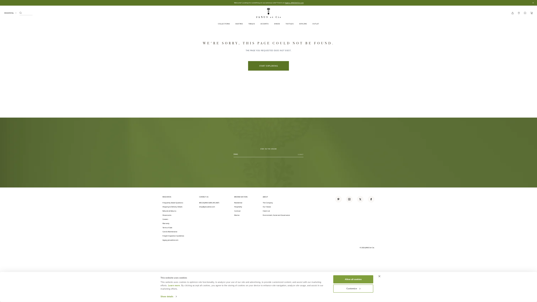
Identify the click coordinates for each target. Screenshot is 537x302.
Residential (9, 13)
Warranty (165, 223)
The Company (268, 203)
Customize (351, 288)
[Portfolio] (525, 13)
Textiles (290, 24)
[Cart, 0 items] (531, 13)
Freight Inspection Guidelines (173, 236)
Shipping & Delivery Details (172, 207)
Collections (224, 24)
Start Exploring (268, 65)
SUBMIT (300, 154)
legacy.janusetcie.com (170, 240)
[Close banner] (379, 276)
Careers (165, 219)
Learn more (174, 285)
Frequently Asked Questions (172, 203)
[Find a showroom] (519, 13)
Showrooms (166, 215)
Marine (236, 215)
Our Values (267, 207)
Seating (239, 24)
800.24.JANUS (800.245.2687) (209, 203)
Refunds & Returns (169, 211)
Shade (277, 24)
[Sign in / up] (513, 13)
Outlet (315, 24)
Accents (265, 24)
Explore (303, 24)
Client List (266, 211)
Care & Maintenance (169, 232)
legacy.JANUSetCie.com (294, 3)
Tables (251, 24)
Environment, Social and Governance (276, 215)
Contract (237, 211)
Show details (167, 296)
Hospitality (238, 207)
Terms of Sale (167, 227)
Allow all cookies (353, 279)
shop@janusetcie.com (207, 207)
